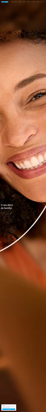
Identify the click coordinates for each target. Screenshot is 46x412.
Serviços (24, 1)
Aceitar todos (9, 409)
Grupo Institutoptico (14, 1)
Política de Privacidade (6, 407)
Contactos (37, 1)
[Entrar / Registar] (41, 2)
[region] (8, 407)
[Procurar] (44, 1)
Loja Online (33, 1)
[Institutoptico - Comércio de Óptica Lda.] (4, 1)
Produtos (20, 1)
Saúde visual (28, 1)
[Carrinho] (42, 1)
